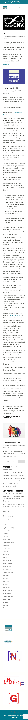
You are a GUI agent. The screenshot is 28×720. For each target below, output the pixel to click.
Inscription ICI (7, 64)
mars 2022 (6, 584)
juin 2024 (5, 534)
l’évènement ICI (7, 417)
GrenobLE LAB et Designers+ (12, 472)
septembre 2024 (8, 528)
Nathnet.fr (14, 717)
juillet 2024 (6, 531)
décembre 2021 (8, 590)
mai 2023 (6, 554)
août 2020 (6, 611)
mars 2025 (6, 522)
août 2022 (6, 575)
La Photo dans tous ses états (11, 442)
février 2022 (7, 587)
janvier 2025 (7, 525)
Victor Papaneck (15, 315)
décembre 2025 (8, 516)
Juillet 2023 (6, 38)
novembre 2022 (8, 566)
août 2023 (6, 545)
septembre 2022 (8, 572)
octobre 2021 (7, 593)
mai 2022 (6, 578)
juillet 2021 (6, 599)
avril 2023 (6, 557)
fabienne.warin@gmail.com (11, 36)
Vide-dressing (7, 469)
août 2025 (6, 519)
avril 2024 (6, 537)
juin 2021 (5, 602)
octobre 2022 (7, 569)
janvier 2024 (7, 540)
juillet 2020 (6, 614)
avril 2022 (6, 581)
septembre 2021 (8, 596)
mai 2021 (5, 605)
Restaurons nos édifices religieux (13, 475)
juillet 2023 (6, 548)
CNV (4, 33)
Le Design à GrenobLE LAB (10, 88)
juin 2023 (5, 551)
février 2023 (7, 560)
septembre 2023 (8, 542)
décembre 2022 (8, 563)
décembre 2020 (8, 608)
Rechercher (21, 461)
